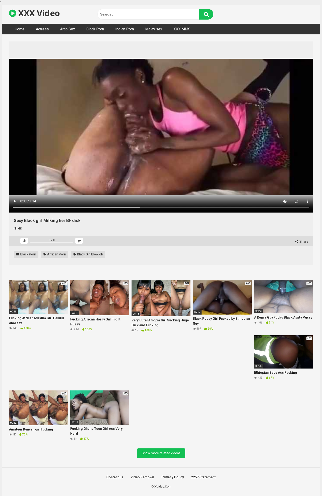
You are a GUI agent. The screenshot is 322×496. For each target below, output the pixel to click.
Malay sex (153, 29)
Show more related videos (161, 453)
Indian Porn (124, 29)
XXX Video (38, 13)
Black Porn (95, 29)
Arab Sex (67, 29)
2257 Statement (203, 477)
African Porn (56, 254)
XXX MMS (181, 29)
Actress (42, 29)
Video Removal (142, 477)
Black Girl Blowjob (89, 254)
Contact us (114, 477)
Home (20, 29)
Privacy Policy (172, 477)
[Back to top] (306, 483)
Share (303, 241)
